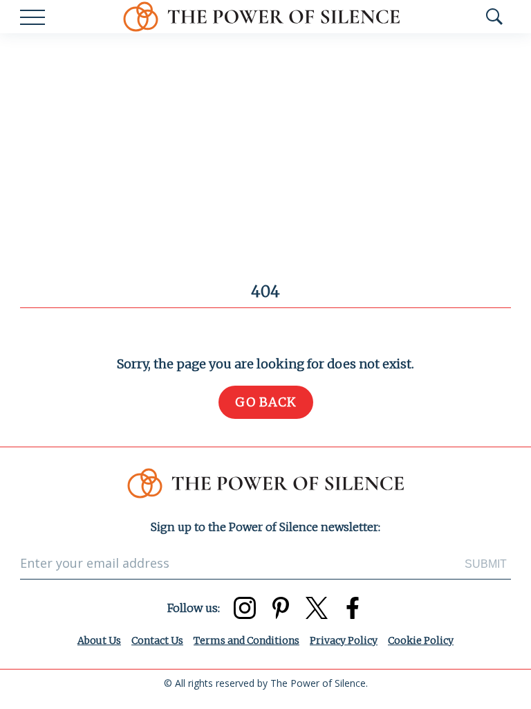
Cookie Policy (421, 640)
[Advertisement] (265, 137)
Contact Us (157, 640)
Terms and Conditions (246, 640)
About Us (99, 640)
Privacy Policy (344, 640)
